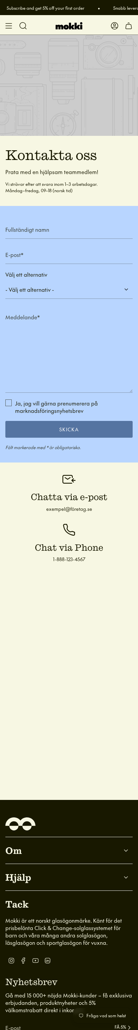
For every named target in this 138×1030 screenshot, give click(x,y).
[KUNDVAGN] (129, 26)
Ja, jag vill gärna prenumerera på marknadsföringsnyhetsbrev (56, 406)
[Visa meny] (8, 26)
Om (13, 850)
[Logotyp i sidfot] (20, 823)
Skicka (69, 429)
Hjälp (18, 877)
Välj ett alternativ (26, 274)
